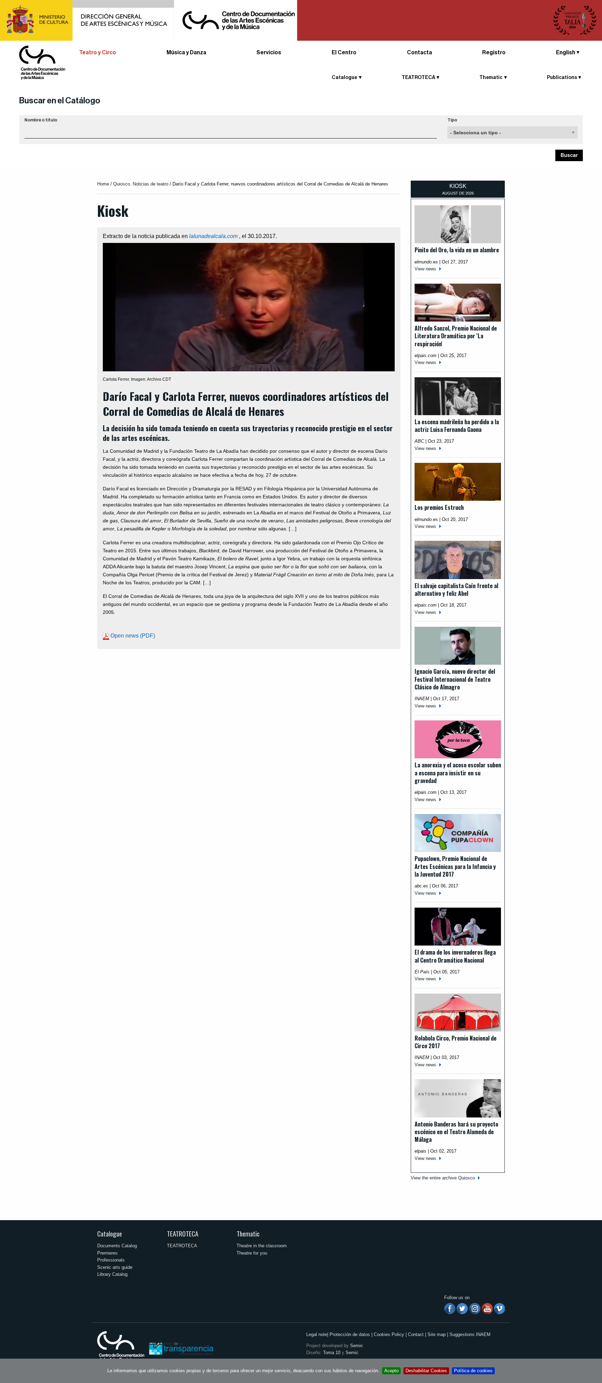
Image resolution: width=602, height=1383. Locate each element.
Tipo (452, 120)
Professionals (111, 1260)
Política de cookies (473, 1370)
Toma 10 (331, 1352)
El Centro (344, 52)
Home (103, 184)
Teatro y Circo (97, 52)
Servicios (268, 52)
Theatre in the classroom (262, 1245)
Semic (356, 1345)
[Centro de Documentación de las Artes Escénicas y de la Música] (42, 62)
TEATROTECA (182, 1233)
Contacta (419, 52)
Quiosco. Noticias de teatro (140, 184)
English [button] (565, 52)
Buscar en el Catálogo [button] (59, 100)
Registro (493, 52)
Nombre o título (40, 120)
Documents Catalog (117, 1245)
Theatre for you (252, 1253)
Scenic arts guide (114, 1267)
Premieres (107, 1253)
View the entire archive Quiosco (443, 1177)
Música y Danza (186, 52)
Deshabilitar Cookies (426, 1370)
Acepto (391, 1370)
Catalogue (109, 1233)
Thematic (248, 1233)
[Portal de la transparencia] (180, 1348)
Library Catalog (112, 1274)
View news (425, 268)
